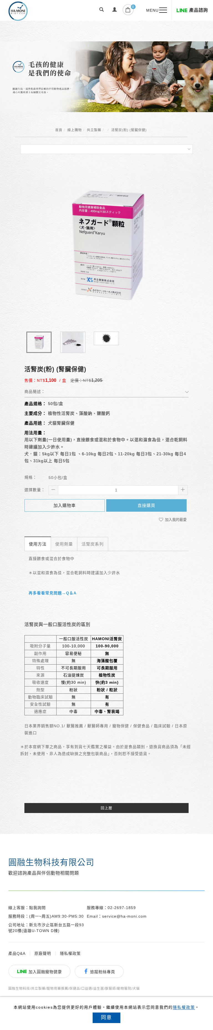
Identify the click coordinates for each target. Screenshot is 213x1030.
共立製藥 (94, 130)
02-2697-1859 (122, 907)
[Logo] (18, 10)
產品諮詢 (198, 10)
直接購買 (146, 505)
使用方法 (38, 544)
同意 (106, 1017)
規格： (30, 477)
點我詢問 (37, 907)
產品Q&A (17, 953)
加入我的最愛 (175, 519)
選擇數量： (34, 490)
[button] (102, 10)
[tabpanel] (106, 76)
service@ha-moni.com (124, 916)
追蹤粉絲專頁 (102, 972)
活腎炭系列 (93, 544)
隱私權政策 (184, 1007)
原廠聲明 (42, 953)
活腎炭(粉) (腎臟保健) (129, 130)
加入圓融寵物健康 (45, 972)
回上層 (106, 808)
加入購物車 (65, 505)
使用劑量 (64, 544)
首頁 (58, 130)
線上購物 (74, 130)
